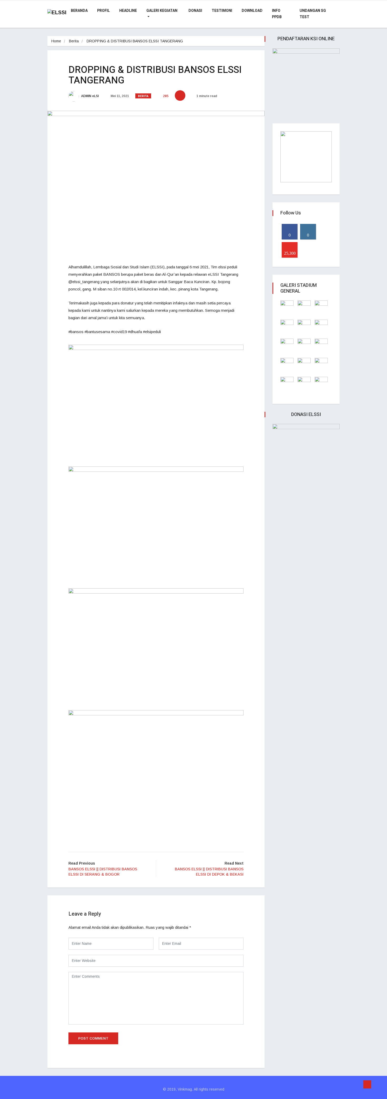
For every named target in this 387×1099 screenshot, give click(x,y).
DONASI (195, 10)
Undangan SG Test (313, 14)
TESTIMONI (222, 10)
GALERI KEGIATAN (161, 10)
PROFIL (103, 10)
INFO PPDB (277, 14)
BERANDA (79, 10)
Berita (74, 41)
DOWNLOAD (252, 10)
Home (56, 41)
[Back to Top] (367, 1084)
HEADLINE (128, 10)
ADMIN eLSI (90, 96)
